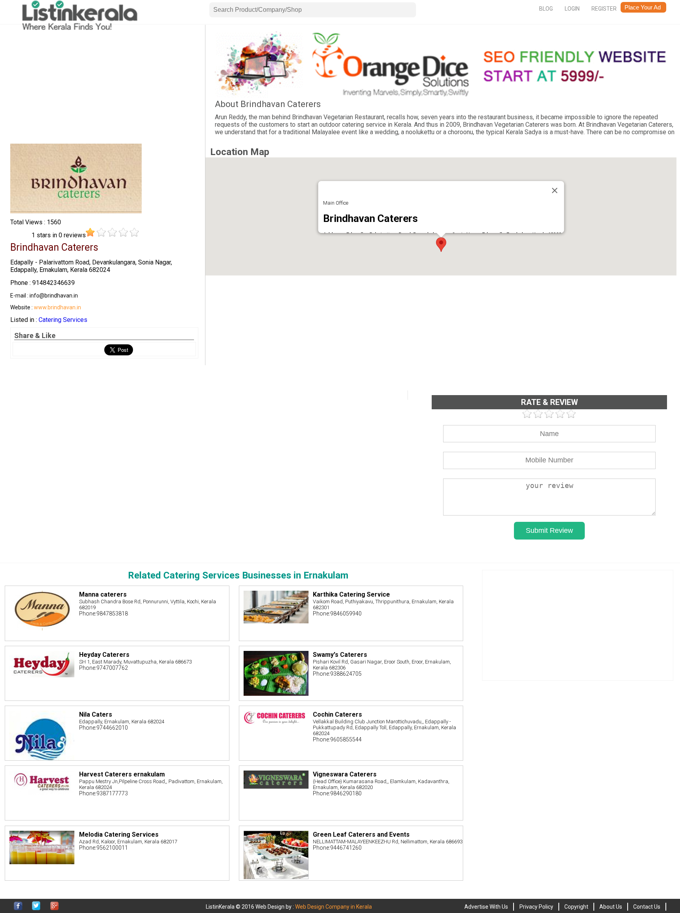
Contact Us (646, 907)
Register (604, 9)
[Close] (554, 190)
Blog (546, 9)
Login (572, 9)
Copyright (576, 907)
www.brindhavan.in (57, 307)
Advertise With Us (486, 907)
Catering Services (63, 319)
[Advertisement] (104, 86)
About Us (610, 907)
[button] (441, 244)
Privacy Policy (536, 907)
